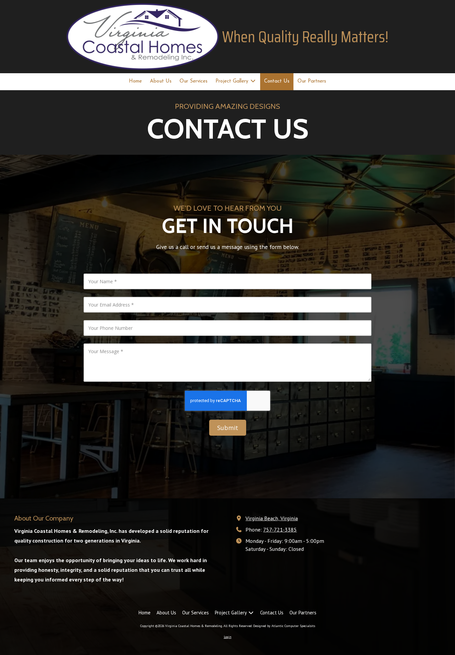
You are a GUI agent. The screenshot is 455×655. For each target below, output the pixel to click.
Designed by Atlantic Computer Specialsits (284, 626)
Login (227, 637)
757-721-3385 (280, 529)
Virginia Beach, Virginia (271, 518)
